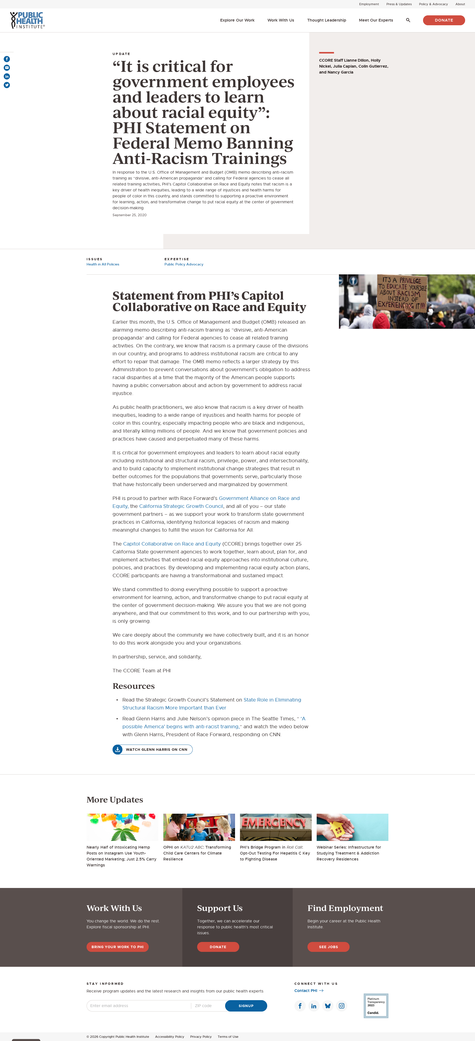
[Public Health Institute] (27, 20)
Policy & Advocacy (433, 4)
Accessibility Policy (169, 1037)
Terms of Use (228, 1037)
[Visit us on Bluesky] (327, 1006)
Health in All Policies (103, 264)
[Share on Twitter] (7, 85)
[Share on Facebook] (7, 59)
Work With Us (280, 20)
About (460, 4)
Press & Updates (399, 4)
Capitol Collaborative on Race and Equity (172, 544)
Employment (369, 4)
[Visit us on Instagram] (341, 1006)
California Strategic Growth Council (181, 506)
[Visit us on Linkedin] (314, 1006)
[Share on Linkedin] (7, 76)
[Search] (408, 20)
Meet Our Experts (376, 20)
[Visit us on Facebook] (300, 1006)
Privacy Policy (201, 1037)
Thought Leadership (326, 20)
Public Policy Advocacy (184, 264)
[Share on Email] (7, 68)
